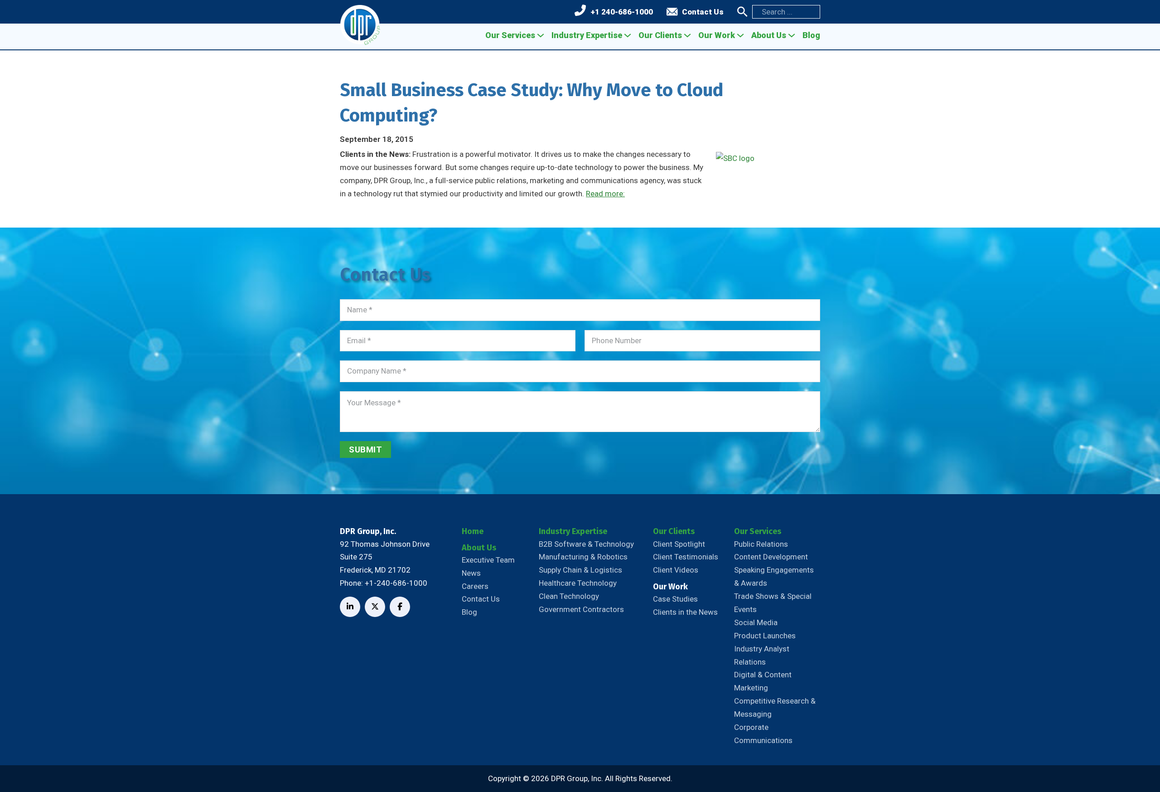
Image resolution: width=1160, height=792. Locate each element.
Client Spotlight (679, 544)
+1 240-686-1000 (621, 11)
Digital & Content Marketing (763, 681)
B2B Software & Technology (586, 544)
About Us (768, 35)
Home (472, 531)
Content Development (771, 556)
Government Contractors (581, 609)
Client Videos (675, 569)
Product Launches (765, 635)
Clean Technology (569, 596)
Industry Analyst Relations (761, 655)
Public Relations (761, 544)
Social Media (756, 622)
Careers (475, 586)
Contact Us (703, 11)
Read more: (605, 193)
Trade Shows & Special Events (773, 603)
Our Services (510, 35)
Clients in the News (685, 612)
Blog (811, 35)
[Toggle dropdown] (540, 35)
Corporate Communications (763, 734)
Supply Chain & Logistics (580, 569)
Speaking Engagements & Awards (774, 576)
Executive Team (488, 559)
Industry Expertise (586, 35)
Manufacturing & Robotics (583, 556)
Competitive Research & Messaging (775, 707)
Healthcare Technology (578, 583)
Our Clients (660, 35)
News (471, 573)
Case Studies (675, 598)
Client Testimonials (685, 556)
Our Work (716, 35)
